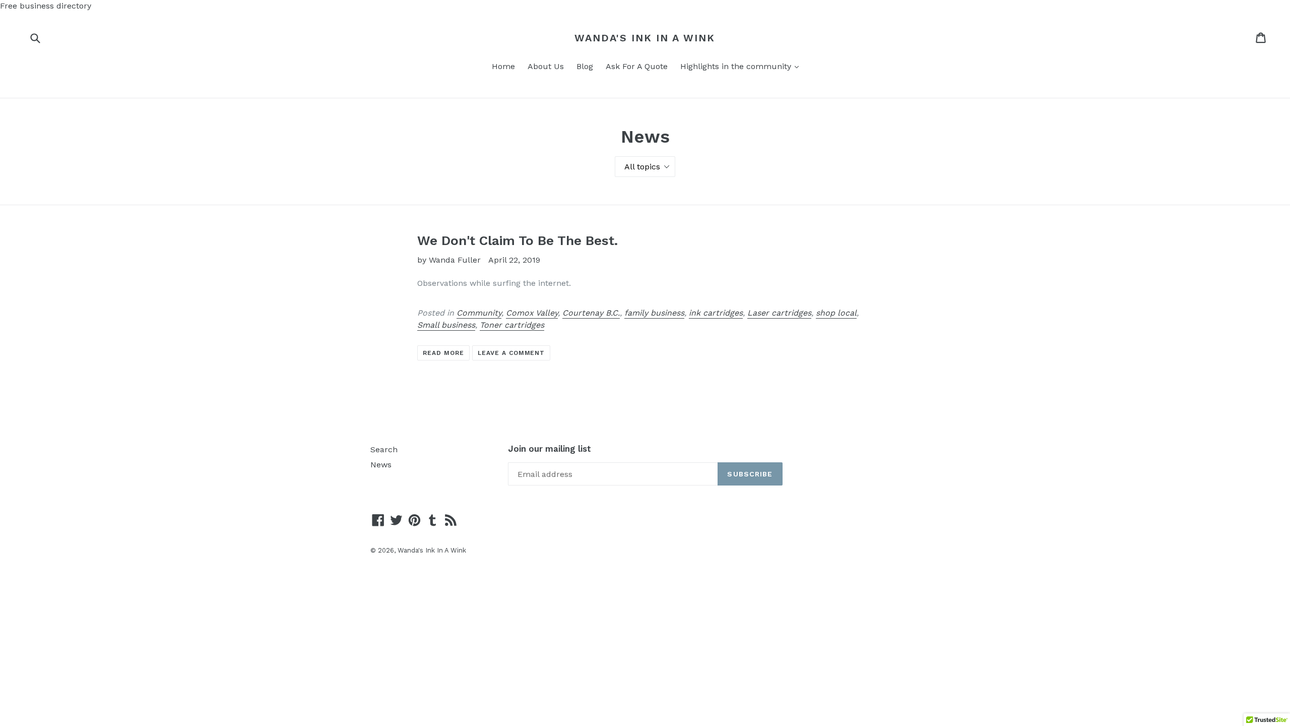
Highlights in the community (742, 66)
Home (503, 66)
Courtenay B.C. (591, 313)
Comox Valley (532, 313)
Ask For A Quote (637, 66)
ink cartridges (716, 313)
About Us (546, 66)
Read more (443, 352)
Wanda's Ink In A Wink (644, 38)
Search (384, 449)
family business (654, 313)
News (381, 464)
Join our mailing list (549, 449)
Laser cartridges (779, 313)
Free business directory (45, 6)
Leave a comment (511, 352)
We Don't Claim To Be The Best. (517, 240)
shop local (836, 313)
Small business (446, 325)
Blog (584, 66)
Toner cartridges (512, 325)
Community (479, 313)
